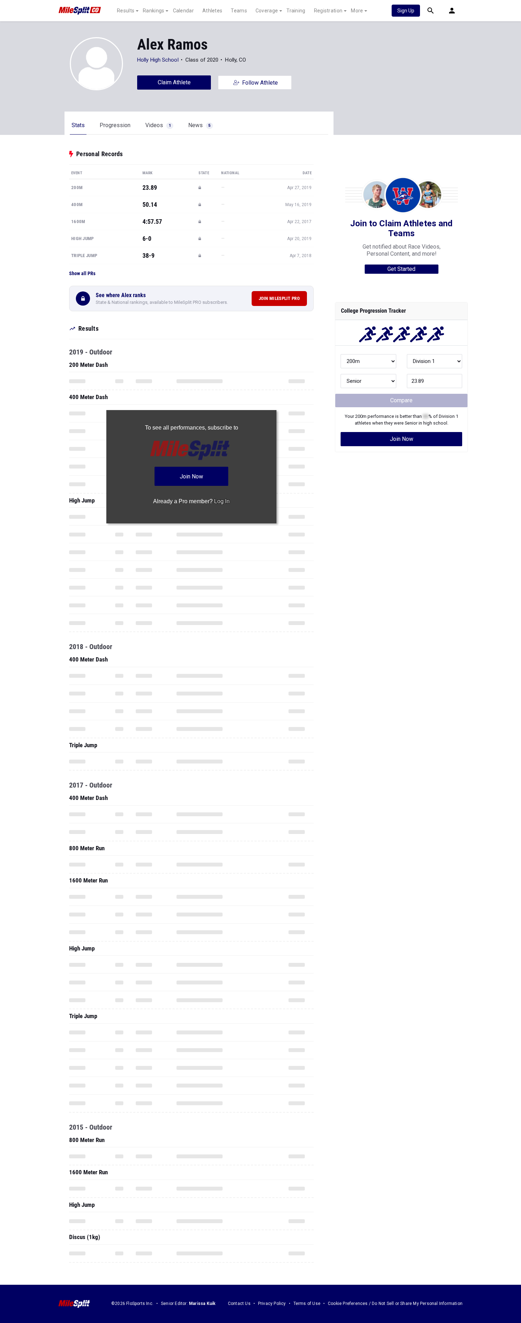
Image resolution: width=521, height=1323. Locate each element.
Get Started (401, 269)
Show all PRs (82, 273)
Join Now (401, 439)
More (357, 10)
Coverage (267, 10)
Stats (78, 125)
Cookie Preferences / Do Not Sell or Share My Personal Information (395, 1303)
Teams (239, 10)
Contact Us (239, 1303)
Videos (158, 125)
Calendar (183, 10)
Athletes (212, 10)
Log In (222, 501)
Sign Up (405, 10)
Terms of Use (306, 1303)
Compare (401, 400)
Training (295, 10)
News (199, 125)
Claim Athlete (174, 82)
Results (125, 10)
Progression (115, 125)
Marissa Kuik (202, 1303)
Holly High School (158, 60)
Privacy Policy (272, 1303)
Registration (328, 10)
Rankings (153, 10)
